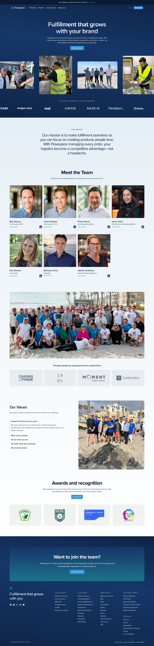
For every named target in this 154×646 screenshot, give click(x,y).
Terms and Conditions (130, 642)
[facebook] (14, 605)
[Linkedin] (11, 605)
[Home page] (18, 7)
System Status (140, 642)
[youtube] (23, 605)
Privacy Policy (119, 642)
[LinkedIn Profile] (40, 227)
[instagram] (20, 605)
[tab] (37, 421)
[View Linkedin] (13, 227)
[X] (17, 605)
